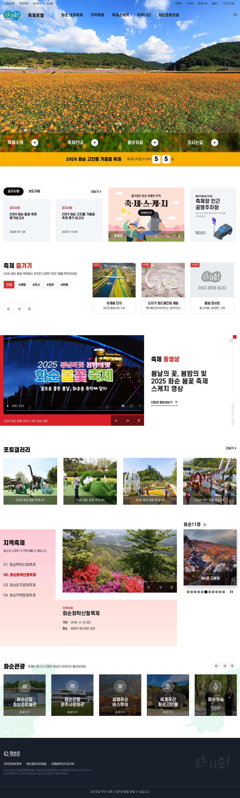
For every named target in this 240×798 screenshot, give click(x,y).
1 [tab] (116, 123)
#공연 (50, 284)
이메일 (62, 764)
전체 (9, 284)
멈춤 (9, 122)
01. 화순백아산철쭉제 (19, 565)
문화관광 (23, 3)
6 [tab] (205, 591)
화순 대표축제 (72, 15)
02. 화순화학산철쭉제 (19, 575)
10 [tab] (220, 591)
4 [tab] (198, 591)
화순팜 (49, 3)
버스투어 (37, 3)
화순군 (12, 754)
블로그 (215, 3)
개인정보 (36, 764)
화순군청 (10, 3)
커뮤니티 (144, 15)
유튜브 (179, 3)
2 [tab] (119, 123)
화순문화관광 (168, 15)
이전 (156, 236)
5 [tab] (202, 591)
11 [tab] (223, 591)
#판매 (64, 284)
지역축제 (97, 15)
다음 (167, 236)
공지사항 (13, 191)
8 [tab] (213, 591)
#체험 (22, 284)
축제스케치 (120, 15)
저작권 (12, 764)
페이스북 (202, 3)
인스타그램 (228, 3)
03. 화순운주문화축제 (20, 585)
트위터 (190, 3)
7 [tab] (209, 591)
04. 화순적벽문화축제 (19, 595)
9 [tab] (216, 591)
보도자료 (34, 191)
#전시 (36, 284)
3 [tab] (123, 123)
